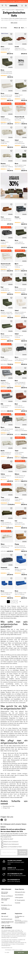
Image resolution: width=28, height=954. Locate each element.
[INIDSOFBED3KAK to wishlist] (11, 508)
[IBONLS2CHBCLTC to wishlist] (25, 391)
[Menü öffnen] (2, 5)
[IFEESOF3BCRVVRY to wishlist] (11, 274)
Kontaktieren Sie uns (6, 905)
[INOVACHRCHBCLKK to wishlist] (11, 57)
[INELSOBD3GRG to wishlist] (25, 461)
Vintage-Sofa (6, 808)
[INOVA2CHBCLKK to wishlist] (25, 228)
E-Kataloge (18, 920)
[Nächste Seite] (19, 602)
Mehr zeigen (14, 22)
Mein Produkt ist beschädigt (5, 899)
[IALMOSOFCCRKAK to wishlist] (11, 34)
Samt (23, 658)
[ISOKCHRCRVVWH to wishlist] (25, 298)
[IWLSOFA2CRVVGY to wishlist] (11, 228)
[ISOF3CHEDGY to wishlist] (25, 345)
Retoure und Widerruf (7, 896)
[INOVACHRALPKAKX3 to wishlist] (11, 321)
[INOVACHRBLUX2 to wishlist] (11, 578)
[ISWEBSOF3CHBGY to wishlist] (11, 555)
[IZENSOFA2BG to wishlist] (25, 485)
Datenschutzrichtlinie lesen (6, 947)
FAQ (2, 902)
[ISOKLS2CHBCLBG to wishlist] (25, 127)
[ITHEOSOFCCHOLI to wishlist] (11, 485)
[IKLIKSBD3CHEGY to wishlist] (11, 391)
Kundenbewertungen (6, 919)
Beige (2, 697)
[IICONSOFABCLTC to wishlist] (25, 34)
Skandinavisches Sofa (8, 806)
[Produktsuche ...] (6, 5)
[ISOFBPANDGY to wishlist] (25, 204)
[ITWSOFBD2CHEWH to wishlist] (11, 127)
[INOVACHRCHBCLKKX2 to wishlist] (25, 274)
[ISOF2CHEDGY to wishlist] (11, 415)
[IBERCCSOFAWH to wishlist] (11, 438)
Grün (4, 695)
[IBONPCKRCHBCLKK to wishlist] (25, 368)
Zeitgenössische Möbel (10, 9)
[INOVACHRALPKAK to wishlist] (11, 298)
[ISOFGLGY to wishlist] (11, 368)
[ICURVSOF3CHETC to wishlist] (11, 204)
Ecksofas (3, 680)
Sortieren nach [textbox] (24, 27)
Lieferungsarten (19, 897)
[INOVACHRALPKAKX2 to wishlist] (25, 151)
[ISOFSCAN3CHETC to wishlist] (25, 508)
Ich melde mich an (22, 852)
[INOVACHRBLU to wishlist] (25, 555)
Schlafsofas (24, 678)
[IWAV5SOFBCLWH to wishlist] (11, 532)
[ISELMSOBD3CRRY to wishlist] (11, 461)
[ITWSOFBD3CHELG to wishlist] (25, 438)
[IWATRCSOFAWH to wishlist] (25, 415)
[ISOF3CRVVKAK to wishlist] (25, 251)
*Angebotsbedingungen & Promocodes (7, 922)
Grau (15, 697)
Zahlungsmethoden (20, 892)
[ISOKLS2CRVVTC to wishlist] (25, 321)
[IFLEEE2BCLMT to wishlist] (25, 532)
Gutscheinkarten (19, 895)
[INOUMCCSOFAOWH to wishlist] (11, 151)
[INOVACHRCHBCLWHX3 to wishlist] (11, 81)
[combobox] (23, 27)
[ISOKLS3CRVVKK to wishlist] (25, 81)
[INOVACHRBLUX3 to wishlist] (25, 578)
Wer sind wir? (4, 916)
